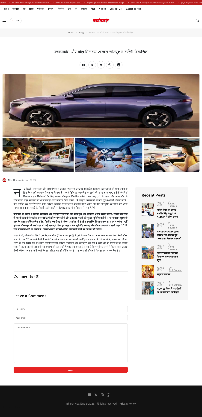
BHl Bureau (175, 270)
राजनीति (15, 9)
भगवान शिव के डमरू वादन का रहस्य (66, 2)
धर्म (76, 9)
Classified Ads (133, 9)
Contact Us (116, 9)
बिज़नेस (61, 9)
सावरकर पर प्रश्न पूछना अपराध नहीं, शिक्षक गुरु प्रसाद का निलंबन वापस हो (169, 235)
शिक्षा (93, 9)
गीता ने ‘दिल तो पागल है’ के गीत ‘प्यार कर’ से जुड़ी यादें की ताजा (151, 2)
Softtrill (7, 407)
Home (6, 9)
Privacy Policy (128, 404)
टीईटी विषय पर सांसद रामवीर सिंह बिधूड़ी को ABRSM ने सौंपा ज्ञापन (167, 213)
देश (24, 9)
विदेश (31, 9)
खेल (69, 9)
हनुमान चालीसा (163, 274)
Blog (81, 32)
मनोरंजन (40, 9)
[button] (4, 21)
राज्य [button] (50, 9)
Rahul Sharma (172, 204)
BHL (10, 180)
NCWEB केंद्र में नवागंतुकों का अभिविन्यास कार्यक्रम (29, 2)
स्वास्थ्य (84, 9)
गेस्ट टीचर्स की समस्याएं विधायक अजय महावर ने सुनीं (167, 256)
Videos (102, 9)
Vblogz (16, 407)
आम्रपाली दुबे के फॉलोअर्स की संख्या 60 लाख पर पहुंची (104, 2)
